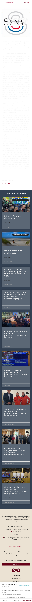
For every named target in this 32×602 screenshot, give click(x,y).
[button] (24, 2)
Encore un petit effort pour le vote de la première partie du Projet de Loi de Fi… (15, 373)
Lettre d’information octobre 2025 (13, 252)
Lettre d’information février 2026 (13, 217)
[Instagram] (18, 570)
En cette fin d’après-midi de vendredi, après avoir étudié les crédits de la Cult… (15, 272)
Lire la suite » (7, 222)
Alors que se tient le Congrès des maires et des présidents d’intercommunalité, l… (14, 451)
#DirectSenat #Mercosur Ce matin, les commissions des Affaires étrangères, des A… (15, 490)
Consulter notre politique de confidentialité (11, 594)
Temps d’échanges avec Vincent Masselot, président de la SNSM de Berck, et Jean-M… (15, 412)
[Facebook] (14, 570)
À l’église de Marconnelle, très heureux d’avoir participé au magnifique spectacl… (15, 334)
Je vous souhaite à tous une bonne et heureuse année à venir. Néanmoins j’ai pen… (15, 295)
